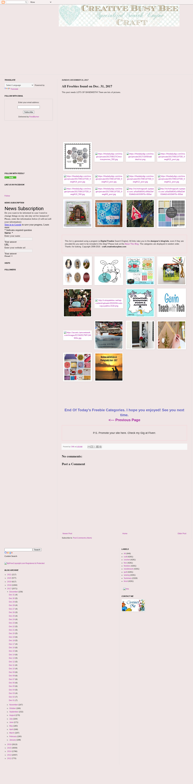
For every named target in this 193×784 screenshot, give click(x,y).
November (13, 705)
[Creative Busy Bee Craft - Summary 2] (10, 178)
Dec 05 (12, 686)
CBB (73, 447)
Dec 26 (12, 612)
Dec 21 (12, 630)
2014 (9, 751)
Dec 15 (12, 651)
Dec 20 (12, 633)
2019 (9, 582)
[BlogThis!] (91, 446)
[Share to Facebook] (97, 446)
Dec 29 (12, 602)
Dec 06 (12, 683)
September (14, 712)
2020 (9, 578)
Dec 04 (12, 690)
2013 (9, 755)
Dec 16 (12, 648)
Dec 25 (12, 616)
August (12, 715)
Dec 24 (12, 619)
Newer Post (67, 533)
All (125, 554)
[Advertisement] (119, 55)
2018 (9, 585)
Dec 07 (12, 679)
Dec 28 (12, 605)
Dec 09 (12, 672)
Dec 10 (12, 669)
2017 (9, 589)
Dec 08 (12, 676)
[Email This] (88, 446)
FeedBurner (34, 117)
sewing (127, 575)
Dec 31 (12, 595)
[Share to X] (94, 446)
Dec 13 (12, 658)
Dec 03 (12, 693)
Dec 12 (12, 662)
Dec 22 (12, 626)
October (12, 708)
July (11, 719)
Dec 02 (12, 697)
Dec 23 (12, 623)
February (13, 736)
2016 (9, 744)
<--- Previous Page (124, 420)
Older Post (182, 533)
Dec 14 (12, 655)
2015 (9, 748)
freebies (127, 566)
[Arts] (126, 589)
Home (124, 533)
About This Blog (132, 244)
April (11, 729)
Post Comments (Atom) (82, 538)
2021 (9, 575)
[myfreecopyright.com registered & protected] (24, 563)
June (11, 722)
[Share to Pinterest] (100, 446)
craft (125, 557)
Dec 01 (12, 700)
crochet (127, 560)
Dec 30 (12, 598)
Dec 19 (12, 637)
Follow (7, 196)
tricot (126, 581)
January (12, 740)
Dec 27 (12, 609)
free (125, 563)
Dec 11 (12, 665)
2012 (9, 758)
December (13, 592)
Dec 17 (12, 644)
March (12, 733)
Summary (128, 578)
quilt (125, 572)
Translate (14, 89)
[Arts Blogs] (122, 589)
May (11, 726)
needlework (128, 569)
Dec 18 (12, 640)
